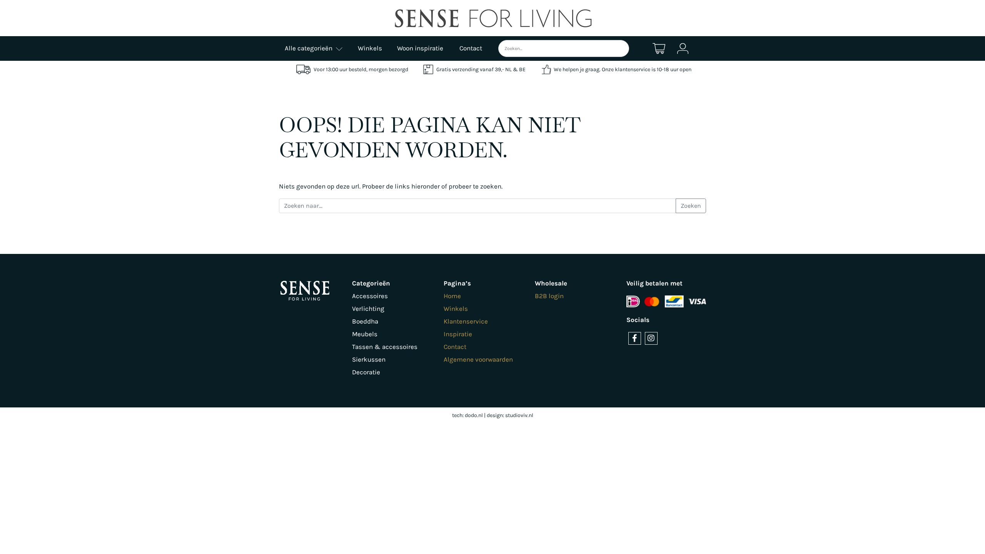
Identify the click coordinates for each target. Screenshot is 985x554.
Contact (455, 346)
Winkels (456, 308)
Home (452, 296)
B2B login (549, 296)
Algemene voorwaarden (478, 359)
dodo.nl (474, 415)
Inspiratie (458, 334)
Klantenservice (466, 321)
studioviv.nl (519, 415)
